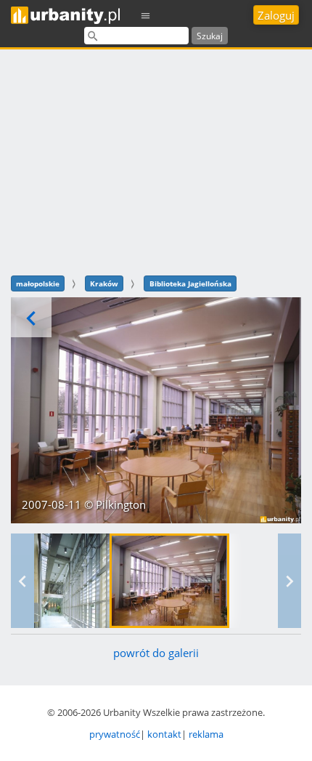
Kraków (104, 283)
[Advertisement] (156, 160)
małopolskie (37, 283)
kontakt (164, 734)
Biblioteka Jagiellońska (190, 283)
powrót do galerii (156, 652)
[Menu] (145, 15)
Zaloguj (276, 15)
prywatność (114, 734)
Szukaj (210, 36)
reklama (206, 734)
